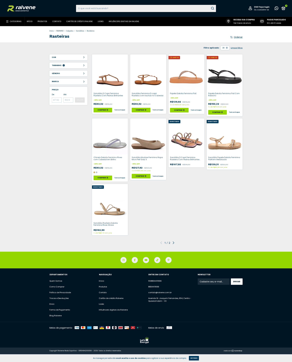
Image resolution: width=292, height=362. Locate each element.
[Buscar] (212, 8)
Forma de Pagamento (59, 310)
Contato (56, 21)
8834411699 (153, 286)
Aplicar (79, 100)
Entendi (193, 358)
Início (29, 21)
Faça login (264, 7)
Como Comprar (56, 286)
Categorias (15, 21)
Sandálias (80, 31)
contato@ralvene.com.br (160, 292)
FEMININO (60, 31)
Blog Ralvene (55, 315)
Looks (101, 21)
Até (64, 94)
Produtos (42, 21)
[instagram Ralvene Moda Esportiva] (123, 260)
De (53, 94)
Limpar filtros (237, 48)
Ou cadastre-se (261, 9)
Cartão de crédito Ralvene (79, 21)
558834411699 (155, 281)
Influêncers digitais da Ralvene (124, 21)
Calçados (69, 31)
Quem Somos (55, 281)
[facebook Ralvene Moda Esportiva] (135, 260)
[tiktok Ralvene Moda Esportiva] (157, 260)
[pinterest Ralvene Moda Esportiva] (168, 260)
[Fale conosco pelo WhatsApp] (276, 9)
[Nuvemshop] (233, 351)
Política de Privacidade (60, 292)
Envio (51, 304)
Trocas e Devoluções (59, 298)
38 (223, 48)
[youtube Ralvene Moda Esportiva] (146, 260)
